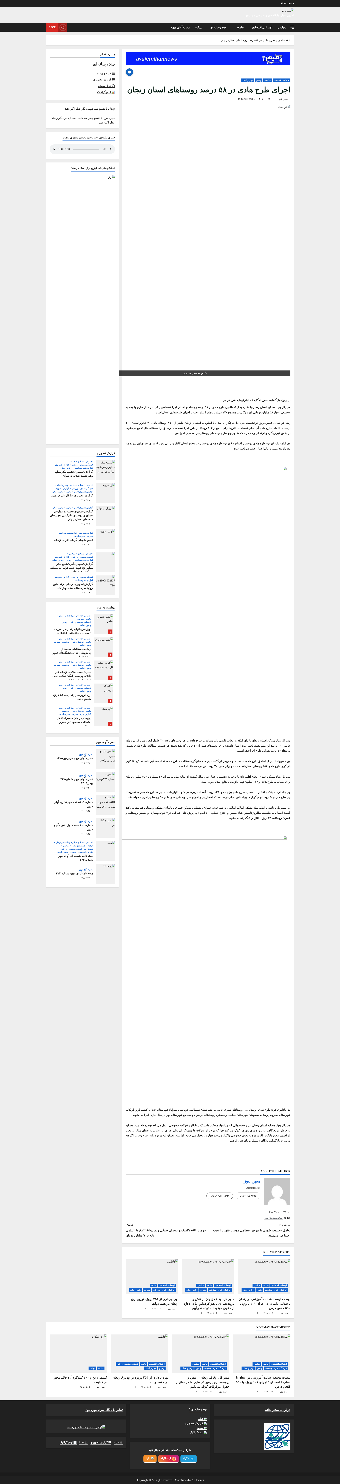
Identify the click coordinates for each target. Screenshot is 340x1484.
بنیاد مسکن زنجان (273, 1217)
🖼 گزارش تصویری (104, 79)
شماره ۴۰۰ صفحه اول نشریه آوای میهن (105, 828)
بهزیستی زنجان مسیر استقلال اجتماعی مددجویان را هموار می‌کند (103, 716)
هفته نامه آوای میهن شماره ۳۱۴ (105, 874)
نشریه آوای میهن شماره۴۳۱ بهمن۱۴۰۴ (105, 782)
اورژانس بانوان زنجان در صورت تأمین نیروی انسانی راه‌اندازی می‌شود (103, 624)
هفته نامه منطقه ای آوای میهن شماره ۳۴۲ (105, 851)
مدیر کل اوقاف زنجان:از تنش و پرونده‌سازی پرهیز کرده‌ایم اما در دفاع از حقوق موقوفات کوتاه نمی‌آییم (209, 1303)
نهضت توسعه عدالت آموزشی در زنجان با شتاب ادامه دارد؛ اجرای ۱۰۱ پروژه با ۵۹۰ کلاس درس (264, 1303)
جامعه (240, 27)
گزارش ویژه (85, 714)
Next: (166, 1230)
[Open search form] (71, 27)
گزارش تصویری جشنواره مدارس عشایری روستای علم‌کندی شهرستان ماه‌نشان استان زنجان (105, 516)
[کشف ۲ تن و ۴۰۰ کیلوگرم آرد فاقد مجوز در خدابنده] (78, 1353)
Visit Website (248, 1196)
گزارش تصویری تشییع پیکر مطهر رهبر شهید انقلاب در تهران (105, 470)
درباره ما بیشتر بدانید (277, 1410)
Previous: (251, 1230)
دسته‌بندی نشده (78, 846)
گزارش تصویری (62, 464)
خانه (287, 40)
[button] (292, 27)
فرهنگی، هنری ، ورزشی (276, 1290)
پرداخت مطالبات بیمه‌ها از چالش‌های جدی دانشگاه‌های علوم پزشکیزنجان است (103, 647)
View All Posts (219, 1196)
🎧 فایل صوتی (106, 85)
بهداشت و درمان (65, 616)
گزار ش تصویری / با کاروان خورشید (105, 493)
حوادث (90, 846)
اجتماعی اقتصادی (262, 27)
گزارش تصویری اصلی (83, 468)
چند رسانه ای (218, 27)
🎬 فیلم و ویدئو (106, 73)
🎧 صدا (83, 1442)
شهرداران (88, 849)
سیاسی (281, 27)
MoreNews (181, 1480)
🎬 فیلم (118, 1442)
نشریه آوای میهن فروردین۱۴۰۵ (105, 759)
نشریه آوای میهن (180, 27)
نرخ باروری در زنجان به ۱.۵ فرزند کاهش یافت (103, 693)
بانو (73, 842)
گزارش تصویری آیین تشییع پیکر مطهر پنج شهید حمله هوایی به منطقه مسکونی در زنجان (105, 562)
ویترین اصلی (247, 80)
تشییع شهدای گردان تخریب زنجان (105, 539)
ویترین (258, 80)
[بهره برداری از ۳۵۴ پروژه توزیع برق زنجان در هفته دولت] (152, 1276)
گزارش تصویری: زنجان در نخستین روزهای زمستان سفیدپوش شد (105, 585)
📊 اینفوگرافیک (106, 92)
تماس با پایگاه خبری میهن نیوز (104, 1410)
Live (52, 27)
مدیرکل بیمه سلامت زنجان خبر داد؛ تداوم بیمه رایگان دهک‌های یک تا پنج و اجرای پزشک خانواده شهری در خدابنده (103, 670)
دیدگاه (198, 27)
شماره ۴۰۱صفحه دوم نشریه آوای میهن (105, 805)
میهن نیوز (283, 99)
